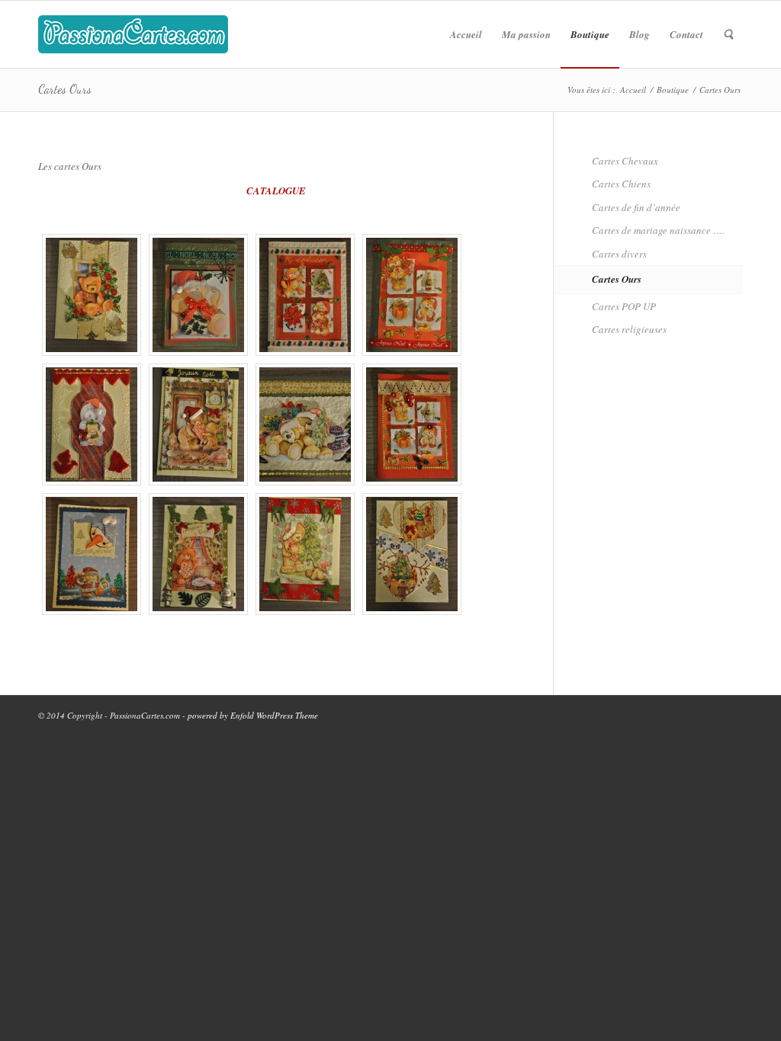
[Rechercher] (728, 34)
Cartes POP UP (624, 306)
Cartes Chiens (621, 184)
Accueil (633, 89)
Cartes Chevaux (625, 161)
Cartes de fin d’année (636, 207)
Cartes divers (619, 254)
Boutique (673, 89)
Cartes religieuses (629, 329)
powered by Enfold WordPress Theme (253, 715)
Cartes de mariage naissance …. (658, 230)
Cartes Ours (65, 89)
